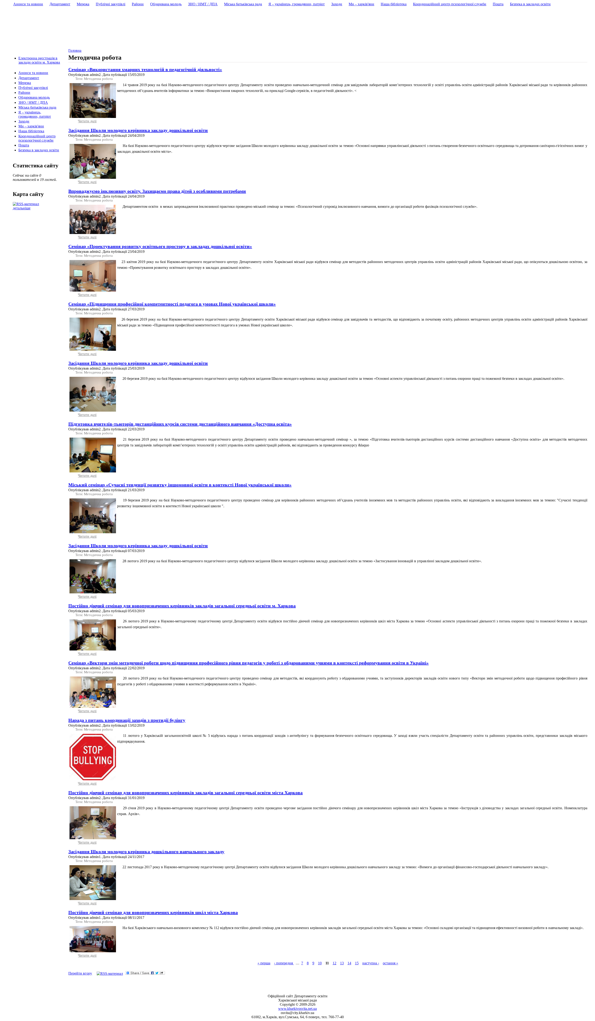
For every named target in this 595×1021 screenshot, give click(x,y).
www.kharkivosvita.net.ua (297, 1009)
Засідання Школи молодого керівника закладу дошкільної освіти (138, 130)
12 (334, 963)
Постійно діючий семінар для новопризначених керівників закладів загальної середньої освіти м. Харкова (182, 605)
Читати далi (87, 121)
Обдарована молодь (34, 97)
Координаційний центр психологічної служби (37, 138)
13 (342, 963)
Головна (74, 50)
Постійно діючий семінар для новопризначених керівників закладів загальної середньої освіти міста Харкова (185, 792)
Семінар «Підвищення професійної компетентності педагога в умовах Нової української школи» (172, 303)
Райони (24, 92)
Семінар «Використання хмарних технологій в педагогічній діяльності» (145, 69)
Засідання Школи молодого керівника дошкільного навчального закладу (146, 851)
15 (357, 963)
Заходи (23, 121)
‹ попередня (284, 963)
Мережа (24, 83)
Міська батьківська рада (37, 107)
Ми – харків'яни (31, 126)
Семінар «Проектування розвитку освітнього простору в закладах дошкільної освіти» (160, 246)
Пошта (23, 145)
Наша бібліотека (31, 131)
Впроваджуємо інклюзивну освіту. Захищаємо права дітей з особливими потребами (157, 191)
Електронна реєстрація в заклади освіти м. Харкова (39, 60)
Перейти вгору (80, 973)
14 (349, 963)
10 (320, 963)
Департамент (28, 78)
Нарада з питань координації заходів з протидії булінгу (126, 720)
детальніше (21, 208)
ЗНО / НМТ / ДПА (33, 102)
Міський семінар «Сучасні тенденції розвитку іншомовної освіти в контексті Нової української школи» (179, 484)
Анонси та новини (33, 73)
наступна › (370, 963)
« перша (264, 963)
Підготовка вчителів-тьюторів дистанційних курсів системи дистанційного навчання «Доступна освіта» (180, 423)
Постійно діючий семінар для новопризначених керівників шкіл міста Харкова (153, 912)
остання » (390, 963)
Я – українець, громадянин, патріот (34, 114)
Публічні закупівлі (33, 88)
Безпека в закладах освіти (38, 150)
